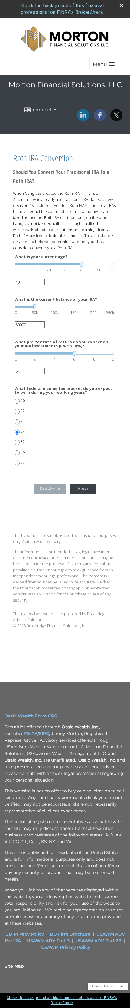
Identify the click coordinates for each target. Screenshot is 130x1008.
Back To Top (105, 986)
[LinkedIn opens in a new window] (83, 119)
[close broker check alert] (121, 5)
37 (23, 462)
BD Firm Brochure (70, 934)
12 (23, 411)
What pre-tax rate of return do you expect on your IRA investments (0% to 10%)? (61, 344)
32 (23, 442)
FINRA (30, 733)
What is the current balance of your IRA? (56, 299)
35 (23, 452)
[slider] (64, 264)
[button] (103, 64)
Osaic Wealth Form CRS (31, 716)
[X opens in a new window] (116, 119)
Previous (50, 489)
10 (23, 401)
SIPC (44, 733)
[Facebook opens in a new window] (100, 119)
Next (83, 489)
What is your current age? (41, 257)
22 (23, 421)
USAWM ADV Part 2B (99, 940)
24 (23, 431)
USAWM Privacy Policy (65, 947)
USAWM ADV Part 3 (48, 940)
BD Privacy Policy (24, 934)
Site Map (14, 966)
